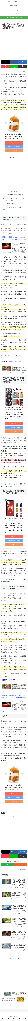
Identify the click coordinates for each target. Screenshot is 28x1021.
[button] (22, 66)
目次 (12, 191)
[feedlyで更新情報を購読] (7, 864)
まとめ (5, 211)
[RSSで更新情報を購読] (20, 864)
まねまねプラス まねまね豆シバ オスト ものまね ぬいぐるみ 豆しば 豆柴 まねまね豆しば (14, 136)
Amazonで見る (14, 150)
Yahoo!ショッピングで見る (14, 146)
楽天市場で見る (14, 142)
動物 (4, 812)
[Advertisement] (14, 44)
